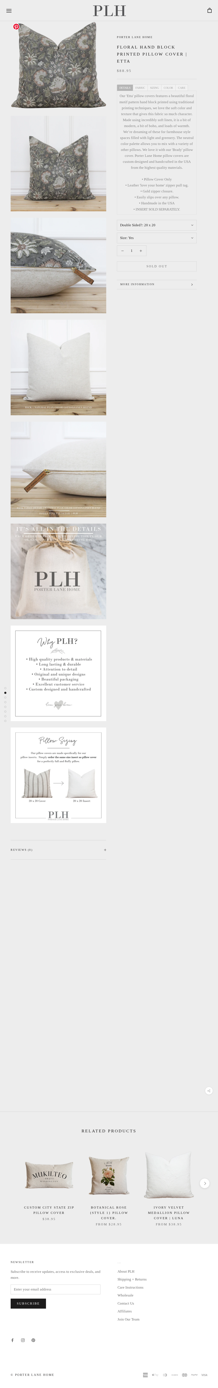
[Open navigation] (8, 11)
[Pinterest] (33, 1340)
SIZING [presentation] (154, 87)
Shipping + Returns (132, 1279)
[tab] (125, 87)
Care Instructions (130, 1287)
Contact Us (126, 1303)
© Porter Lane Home (32, 1375)
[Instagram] (23, 1340)
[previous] (13, 1183)
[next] (204, 1183)
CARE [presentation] (181, 87)
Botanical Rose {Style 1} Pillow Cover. (109, 1213)
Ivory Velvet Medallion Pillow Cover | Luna (169, 1213)
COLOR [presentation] (168, 87)
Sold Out (156, 266)
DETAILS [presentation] (125, 87)
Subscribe (28, 1303)
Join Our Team (128, 1319)
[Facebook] (12, 1340)
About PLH (126, 1271)
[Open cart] (210, 10)
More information (137, 284)
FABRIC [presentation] (140, 87)
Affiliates (125, 1311)
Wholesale (125, 1295)
